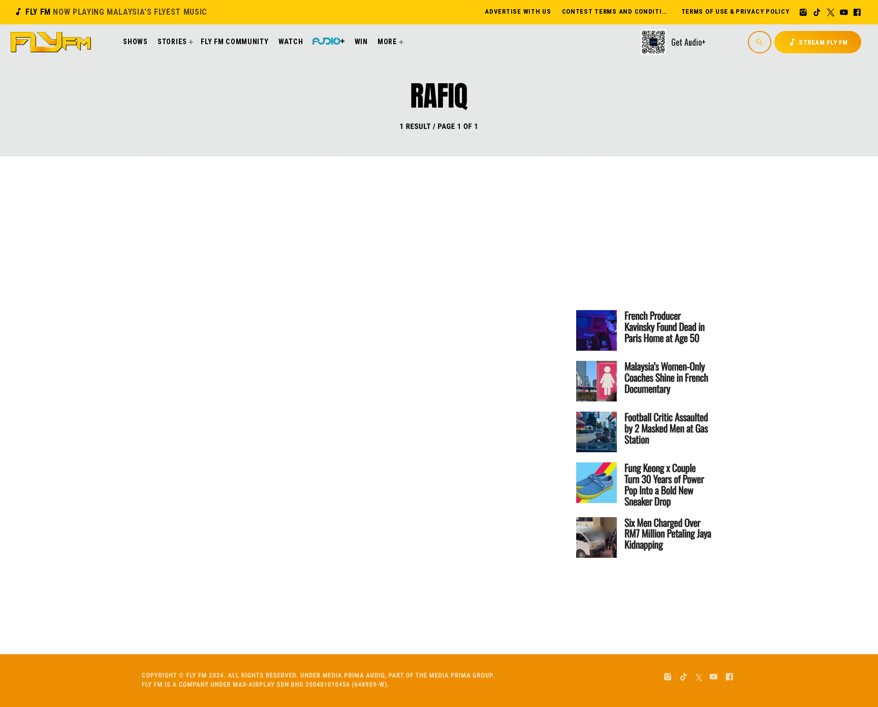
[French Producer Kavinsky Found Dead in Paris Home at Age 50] (596, 330)
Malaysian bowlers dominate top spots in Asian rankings (379, 289)
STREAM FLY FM (818, 42)
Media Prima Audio (354, 676)
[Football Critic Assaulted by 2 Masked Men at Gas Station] (596, 432)
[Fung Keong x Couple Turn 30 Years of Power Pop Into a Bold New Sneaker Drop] (596, 482)
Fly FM (110, 12)
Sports (316, 249)
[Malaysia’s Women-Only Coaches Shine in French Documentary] (596, 381)
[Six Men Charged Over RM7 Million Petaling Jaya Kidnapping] (596, 537)
